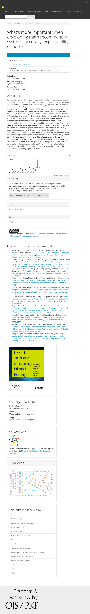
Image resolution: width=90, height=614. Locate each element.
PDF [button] (38, 55)
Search (31, 17)
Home (10, 23)
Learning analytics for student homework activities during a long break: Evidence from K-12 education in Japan (38, 328)
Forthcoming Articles (34, 12)
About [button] (7, 12)
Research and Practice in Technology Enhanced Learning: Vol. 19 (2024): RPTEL (38, 256)
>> (11, 344)
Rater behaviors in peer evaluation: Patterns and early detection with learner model (39, 317)
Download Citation (39, 195)
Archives (68, 12)
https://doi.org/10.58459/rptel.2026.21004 (25, 64)
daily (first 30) (58, 175)
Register (78, 2)
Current (46, 12)
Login (86, 2)
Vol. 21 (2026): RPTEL (27, 23)
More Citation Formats (19, 195)
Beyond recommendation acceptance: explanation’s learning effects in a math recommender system (38, 335)
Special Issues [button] (56, 12)
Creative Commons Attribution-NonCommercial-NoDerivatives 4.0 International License (38, 235)
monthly (66, 175)
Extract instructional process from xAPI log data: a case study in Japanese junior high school (40, 298)
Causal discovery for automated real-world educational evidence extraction (40, 280)
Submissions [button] (78, 12)
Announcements (19, 12)
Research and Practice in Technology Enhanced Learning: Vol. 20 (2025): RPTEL (37, 311)
